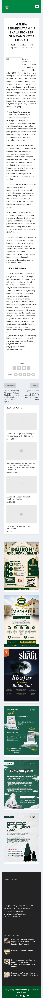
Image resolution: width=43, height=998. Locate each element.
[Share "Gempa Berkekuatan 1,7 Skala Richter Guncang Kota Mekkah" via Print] (28, 368)
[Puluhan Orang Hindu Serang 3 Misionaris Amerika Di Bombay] (21, 421)
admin (19, 45)
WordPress (21, 992)
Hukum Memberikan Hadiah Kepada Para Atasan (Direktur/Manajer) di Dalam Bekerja (23, 963)
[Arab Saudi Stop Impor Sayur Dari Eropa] (21, 514)
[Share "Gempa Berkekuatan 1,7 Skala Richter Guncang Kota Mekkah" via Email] (24, 368)
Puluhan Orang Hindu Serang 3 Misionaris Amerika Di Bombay (20, 435)
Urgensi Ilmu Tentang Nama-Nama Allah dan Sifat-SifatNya (24, 974)
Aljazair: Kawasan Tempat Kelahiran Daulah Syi (18, 498)
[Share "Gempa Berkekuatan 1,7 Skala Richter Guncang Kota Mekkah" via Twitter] (19, 368)
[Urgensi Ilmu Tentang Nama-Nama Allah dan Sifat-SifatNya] (7, 974)
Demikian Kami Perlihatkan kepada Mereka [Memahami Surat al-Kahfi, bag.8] (23, 941)
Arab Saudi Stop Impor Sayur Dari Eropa (19, 527)
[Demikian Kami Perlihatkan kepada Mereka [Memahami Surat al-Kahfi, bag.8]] (7, 941)
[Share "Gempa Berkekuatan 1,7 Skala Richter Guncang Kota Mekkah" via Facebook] (14, 368)
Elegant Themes (21, 989)
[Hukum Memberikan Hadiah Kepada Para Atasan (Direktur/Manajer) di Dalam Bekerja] (7, 962)
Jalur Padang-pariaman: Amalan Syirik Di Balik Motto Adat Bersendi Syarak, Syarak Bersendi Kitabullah (21, 466)
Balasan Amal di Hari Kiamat (23, 950)
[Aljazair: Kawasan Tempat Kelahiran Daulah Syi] (21, 484)
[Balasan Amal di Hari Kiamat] (7, 952)
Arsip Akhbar (14, 48)
